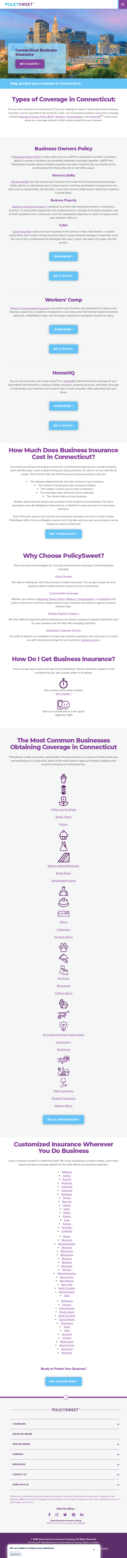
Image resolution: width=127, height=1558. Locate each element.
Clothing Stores (63, 993)
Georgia (67, 1202)
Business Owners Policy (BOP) (37, 117)
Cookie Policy (15, 1554)
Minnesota (67, 1251)
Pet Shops (63, 978)
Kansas (67, 1224)
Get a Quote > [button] (30, 64)
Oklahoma (67, 1301)
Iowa (67, 1220)
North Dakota (66, 1292)
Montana (67, 1262)
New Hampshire (66, 1273)
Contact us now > (90, 640)
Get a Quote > (64, 694)
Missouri (67, 1259)
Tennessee (66, 1323)
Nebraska (66, 1266)
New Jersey (67, 1277)
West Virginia (66, 1345)
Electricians (63, 1050)
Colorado (66, 1191)
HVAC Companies (63, 1091)
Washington (67, 1342)
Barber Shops (64, 817)
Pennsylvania (66, 1308)
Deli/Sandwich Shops (63, 881)
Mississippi (66, 1255)
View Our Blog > (65, 1509)
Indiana (67, 1216)
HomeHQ (94, 117)
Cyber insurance (22, 232)
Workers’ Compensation (69, 117)
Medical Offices (63, 1106)
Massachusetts (66, 1244)
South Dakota (67, 1319)
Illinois (66, 1213)
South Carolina (66, 1316)
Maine (66, 1236)
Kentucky (67, 1228)
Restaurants (63, 986)
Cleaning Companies (64, 1098)
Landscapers (63, 1042)
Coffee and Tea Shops (63, 810)
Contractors (63, 930)
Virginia (66, 1338)
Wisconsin (67, 1349)
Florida (67, 1198)
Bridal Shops (63, 873)
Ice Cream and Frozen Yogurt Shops (63, 1035)
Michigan (67, 1248)
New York (66, 1285)
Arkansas (66, 1183)
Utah (67, 1331)
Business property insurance (28, 207)
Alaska (67, 1176)
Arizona (66, 1179)
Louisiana (66, 1231)
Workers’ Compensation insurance (30, 308)
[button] (94, 1549)
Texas (67, 1327)
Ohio (67, 1296)
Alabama (67, 1172)
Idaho (67, 1209)
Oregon (66, 1305)
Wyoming (66, 1353)
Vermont (67, 1334)
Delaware (66, 1194)
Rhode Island (66, 1312)
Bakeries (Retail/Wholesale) (63, 866)
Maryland (66, 1240)
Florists (63, 824)
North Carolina (66, 1288)
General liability (20, 182)
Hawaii (67, 1205)
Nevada (66, 1270)
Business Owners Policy (27, 157)
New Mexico (67, 1281)
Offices (63, 922)
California (66, 1187)
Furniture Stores (63, 937)
